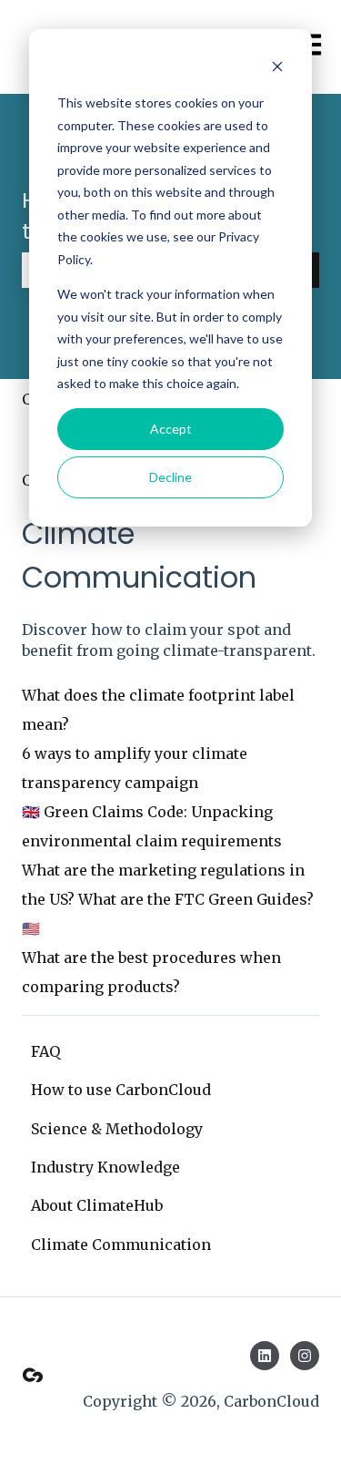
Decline (170, 477)
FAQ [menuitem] (45, 1051)
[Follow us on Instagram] (304, 1355)
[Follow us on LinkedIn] (264, 1355)
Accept (171, 428)
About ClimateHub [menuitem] (97, 1205)
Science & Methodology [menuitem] (117, 1129)
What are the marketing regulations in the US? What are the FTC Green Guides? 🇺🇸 (168, 899)
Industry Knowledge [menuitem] (105, 1167)
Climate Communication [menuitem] (121, 1244)
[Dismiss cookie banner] (277, 68)
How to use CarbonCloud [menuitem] (121, 1090)
